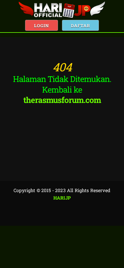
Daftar (80, 25)
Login (41, 25)
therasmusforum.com (62, 100)
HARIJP (62, 198)
